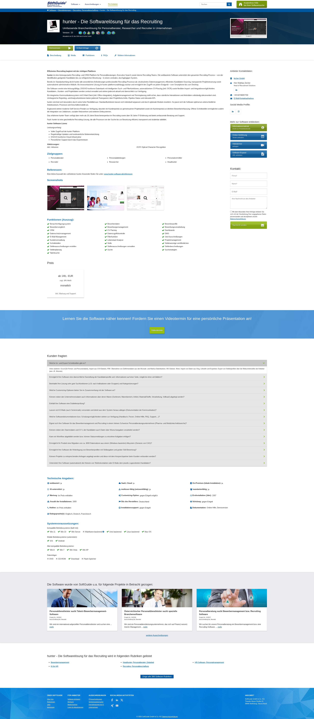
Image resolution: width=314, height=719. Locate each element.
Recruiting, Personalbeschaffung (85, 10)
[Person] (145, 198)
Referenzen (51, 702)
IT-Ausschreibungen (95, 699)
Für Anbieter (113, 4)
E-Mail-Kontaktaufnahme (244, 98)
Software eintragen (74, 699)
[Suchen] (229, 4)
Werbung (71, 702)
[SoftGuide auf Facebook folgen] (112, 700)
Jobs (48, 705)
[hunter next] (65, 198)
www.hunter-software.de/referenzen (118, 174)
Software (74, 4)
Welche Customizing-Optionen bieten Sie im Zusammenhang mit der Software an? (82, 390)
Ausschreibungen (92, 4)
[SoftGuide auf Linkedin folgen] (117, 700)
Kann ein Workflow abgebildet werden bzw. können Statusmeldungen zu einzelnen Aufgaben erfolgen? (90, 436)
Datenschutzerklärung (238, 219)
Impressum (50, 707)
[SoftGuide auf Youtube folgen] (117, 705)
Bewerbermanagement (60, 662)
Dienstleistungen (64, 10)
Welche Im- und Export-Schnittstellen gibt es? (67, 363)
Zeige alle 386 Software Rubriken (157, 677)
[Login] (105, 198)
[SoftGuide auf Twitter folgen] (122, 700)
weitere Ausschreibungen (157, 635)
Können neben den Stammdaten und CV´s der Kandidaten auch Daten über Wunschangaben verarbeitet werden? (94, 430)
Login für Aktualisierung (75, 707)
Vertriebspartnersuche (96, 702)
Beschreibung (55, 55)
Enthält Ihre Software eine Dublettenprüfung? (67, 403)
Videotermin (157, 330)
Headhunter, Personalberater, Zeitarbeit (138, 662)
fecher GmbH (239, 78)
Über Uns (50, 699)
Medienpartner (72, 705)
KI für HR (54, 666)
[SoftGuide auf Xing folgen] (112, 705)
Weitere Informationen (126, 55)
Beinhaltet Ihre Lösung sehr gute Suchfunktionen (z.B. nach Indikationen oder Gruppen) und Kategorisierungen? (93, 384)
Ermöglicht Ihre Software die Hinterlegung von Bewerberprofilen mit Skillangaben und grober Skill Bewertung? (92, 450)
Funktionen (90, 55)
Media (73, 55)
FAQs (105, 55)
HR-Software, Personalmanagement (209, 662)
